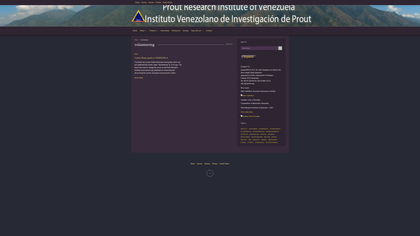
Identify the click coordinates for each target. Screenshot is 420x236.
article (245, 128)
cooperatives (259, 131)
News (137, 2)
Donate (186, 31)
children (253, 128)
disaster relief (273, 131)
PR (250, 139)
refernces (273, 139)
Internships (165, 31)
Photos (158, 2)
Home (135, 31)
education (255, 134)
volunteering (272, 142)
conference (276, 128)
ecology (245, 134)
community (264, 128)
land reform (257, 137)
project (257, 139)
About (142, 31)
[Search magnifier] (280, 48)
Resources (176, 31)
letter (267, 137)
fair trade (246, 137)
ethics (264, 134)
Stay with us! (196, 31)
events (272, 134)
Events (144, 2)
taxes (244, 142)
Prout (264, 139)
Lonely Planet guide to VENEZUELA (151, 58)
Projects (152, 31)
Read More (139, 78)
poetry (244, 139)
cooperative (247, 131)
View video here (247, 112)
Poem (274, 137)
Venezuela (260, 142)
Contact (209, 31)
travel (251, 142)
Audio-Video (167, 2)
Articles (151, 2)
